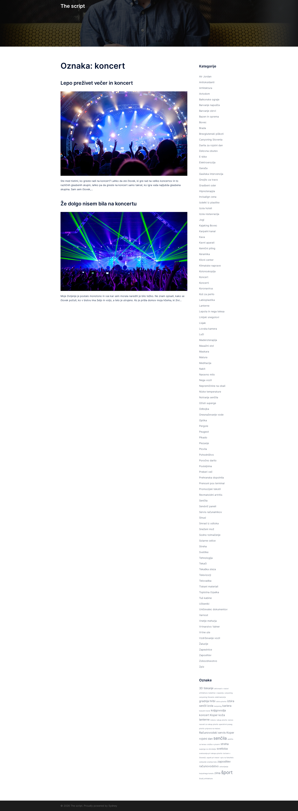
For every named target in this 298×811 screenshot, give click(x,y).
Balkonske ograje (209, 99)
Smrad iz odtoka (209, 523)
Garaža (203, 168)
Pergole (203, 425)
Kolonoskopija (207, 271)
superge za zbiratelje (207, 749)
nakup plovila (222, 720)
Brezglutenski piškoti (211, 133)
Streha (203, 546)
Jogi (201, 219)
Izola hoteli (205, 208)
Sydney (112, 805)
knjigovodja (218, 710)
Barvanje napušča (209, 105)
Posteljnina (205, 466)
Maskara (204, 351)
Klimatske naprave (210, 265)
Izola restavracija (209, 214)
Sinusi (202, 517)
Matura (203, 357)
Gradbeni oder (207, 185)
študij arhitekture (206, 779)
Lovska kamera (208, 328)
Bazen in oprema (209, 116)
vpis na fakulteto (226, 758)
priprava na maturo (212, 729)
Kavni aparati (206, 242)
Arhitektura (205, 88)
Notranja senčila (208, 397)
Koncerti (204, 282)
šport (227, 772)
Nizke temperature (210, 391)
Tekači (203, 563)
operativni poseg (225, 724)
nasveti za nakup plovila (208, 724)
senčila (220, 738)
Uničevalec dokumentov (213, 609)
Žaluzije (203, 643)
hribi (212, 701)
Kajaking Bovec (208, 225)
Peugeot (204, 431)
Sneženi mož (206, 529)
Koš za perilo (206, 294)
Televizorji (205, 575)
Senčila (203, 500)
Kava (202, 237)
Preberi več (205, 471)
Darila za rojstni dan (211, 145)
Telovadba (205, 580)
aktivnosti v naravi (221, 689)
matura (213, 720)
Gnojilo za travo (208, 179)
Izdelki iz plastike (209, 202)
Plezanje (204, 443)
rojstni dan (206, 738)
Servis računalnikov (210, 512)
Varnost (203, 615)
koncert (204, 715)
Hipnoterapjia (207, 191)
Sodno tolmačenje (209, 534)
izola (210, 705)
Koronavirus (206, 288)
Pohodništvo (206, 454)
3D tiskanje (206, 688)
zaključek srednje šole (208, 762)
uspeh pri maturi (213, 758)
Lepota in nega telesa (211, 311)
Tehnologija (206, 557)
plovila (201, 729)
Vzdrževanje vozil (209, 638)
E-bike (203, 156)
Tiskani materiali (208, 586)
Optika (203, 420)
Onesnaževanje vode (211, 414)
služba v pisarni (213, 744)
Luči (201, 334)
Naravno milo (207, 374)
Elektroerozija (207, 162)
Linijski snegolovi (209, 317)
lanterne (204, 719)
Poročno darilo (208, 460)
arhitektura (203, 693)
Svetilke (203, 552)
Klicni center (206, 259)
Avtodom (204, 93)
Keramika (204, 254)
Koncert (203, 277)
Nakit (202, 368)
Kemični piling (207, 248)
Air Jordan (205, 76)
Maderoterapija (208, 340)
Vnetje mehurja (208, 620)
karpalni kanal (204, 711)
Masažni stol (206, 345)
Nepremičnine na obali (212, 385)
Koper (214, 715)
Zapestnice (205, 649)
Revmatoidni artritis (210, 494)
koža (222, 715)
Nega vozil (205, 380)
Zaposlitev (205, 655)
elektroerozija (220, 697)
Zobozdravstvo (208, 660)
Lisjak (202, 322)
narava (230, 720)
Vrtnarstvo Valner (209, 626)
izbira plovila (221, 702)
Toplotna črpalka (209, 592)
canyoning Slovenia (206, 697)
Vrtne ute (204, 632)
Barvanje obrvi (207, 110)
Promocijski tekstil (210, 489)
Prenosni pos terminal (212, 483)
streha (225, 744)
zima (217, 773)
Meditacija (205, 363)
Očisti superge (207, 403)
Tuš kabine (205, 598)
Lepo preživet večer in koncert (97, 83)
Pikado (203, 437)
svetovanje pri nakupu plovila (210, 753)
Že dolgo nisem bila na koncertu (99, 204)
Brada (202, 128)
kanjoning (218, 706)
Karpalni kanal (207, 231)
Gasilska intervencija (211, 173)
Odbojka (204, 408)
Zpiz (201, 666)
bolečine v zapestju (216, 693)
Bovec (202, 122)
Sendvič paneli (207, 506)
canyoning (229, 693)
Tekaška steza (207, 569)
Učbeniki (204, 603)
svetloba (222, 748)
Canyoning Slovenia (210, 139)
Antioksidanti (206, 82)
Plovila (203, 448)
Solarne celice (207, 540)
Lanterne (204, 305)
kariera (226, 705)
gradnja (204, 701)
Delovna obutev (208, 150)
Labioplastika (207, 299)
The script (73, 6)
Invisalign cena (207, 196)
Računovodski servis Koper (216, 732)
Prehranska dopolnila (211, 477)
